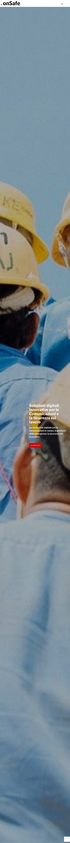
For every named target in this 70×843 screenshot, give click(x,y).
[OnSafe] (10, 3)
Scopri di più (35, 445)
